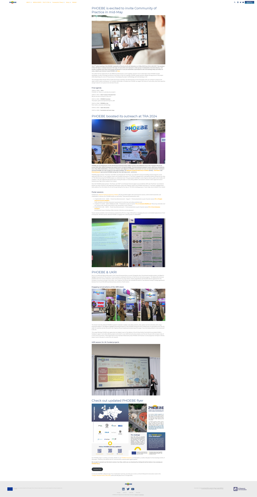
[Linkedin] (238, 2)
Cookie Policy (131, 492)
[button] (29, 2)
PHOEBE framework (126, 457)
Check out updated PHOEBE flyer (117, 400)
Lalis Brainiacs (141, 494)
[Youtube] (243, 2)
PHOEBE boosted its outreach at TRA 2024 (124, 116)
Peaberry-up (136, 494)
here (118, 71)
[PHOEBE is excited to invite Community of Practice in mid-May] (128, 39)
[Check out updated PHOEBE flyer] (128, 429)
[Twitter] (240, 2)
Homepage (118, 492)
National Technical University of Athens (108, 194)
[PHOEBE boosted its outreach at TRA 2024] (128, 141)
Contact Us (124, 492)
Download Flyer (97, 469)
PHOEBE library (96, 463)
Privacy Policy (138, 492)
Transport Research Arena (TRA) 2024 (101, 475)
